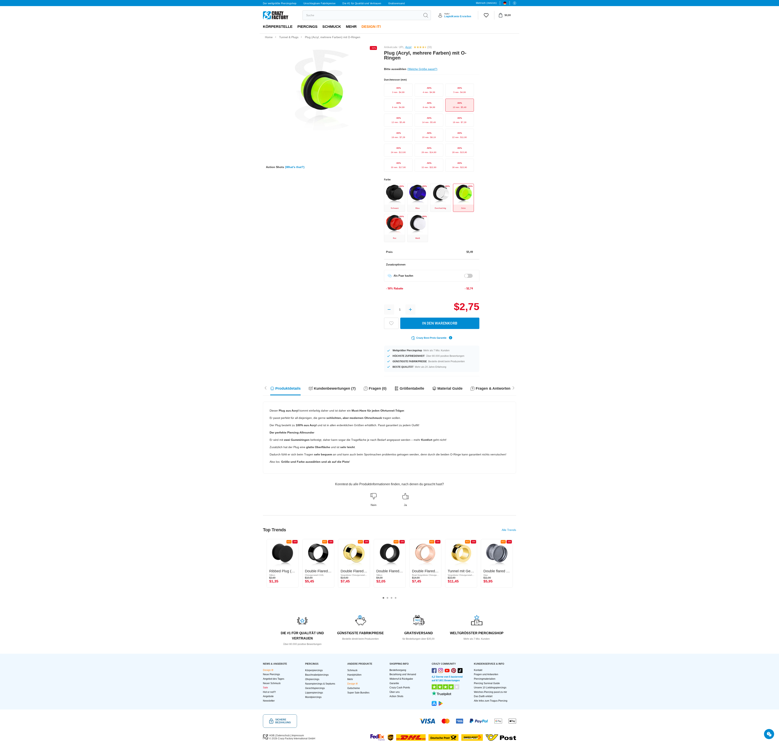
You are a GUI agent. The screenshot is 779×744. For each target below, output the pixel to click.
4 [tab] (396, 598)
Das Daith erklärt (483, 696)
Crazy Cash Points (400, 687)
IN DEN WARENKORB (439, 323)
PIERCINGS (307, 27)
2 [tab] (387, 598)
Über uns (395, 692)
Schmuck (331, 27)
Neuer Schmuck (272, 683)
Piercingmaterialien (484, 678)
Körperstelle (278, 27)
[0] (486, 15)
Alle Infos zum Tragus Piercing (490, 700)
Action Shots (396, 696)
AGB (271, 735)
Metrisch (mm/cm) (486, 3)
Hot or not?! (269, 692)
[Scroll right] (265, 387)
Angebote (268, 696)
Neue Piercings (271, 674)
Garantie (394, 683)
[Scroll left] (513, 387)
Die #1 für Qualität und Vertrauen (361, 3)
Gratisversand (396, 3)
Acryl (408, 47)
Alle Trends (509, 530)
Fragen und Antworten (486, 674)
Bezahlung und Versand (403, 674)
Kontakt (478, 670)
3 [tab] (392, 598)
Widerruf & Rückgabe (401, 678)
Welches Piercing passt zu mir (490, 692)
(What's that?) (294, 167)
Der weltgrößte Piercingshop (280, 3)
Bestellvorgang (398, 670)
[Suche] (426, 15)
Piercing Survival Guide (487, 683)
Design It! (371, 27)
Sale (265, 687)
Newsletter (269, 700)
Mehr (351, 27)
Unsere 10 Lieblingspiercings (490, 687)
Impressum (298, 735)
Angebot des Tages (273, 678)
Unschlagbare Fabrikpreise (319, 3)
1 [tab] (383, 598)
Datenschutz (283, 735)
